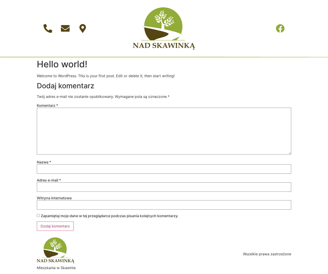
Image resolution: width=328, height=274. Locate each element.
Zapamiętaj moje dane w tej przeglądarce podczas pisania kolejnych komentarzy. (110, 216)
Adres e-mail (49, 180)
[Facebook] (280, 28)
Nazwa (44, 162)
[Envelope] (65, 28)
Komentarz (47, 105)
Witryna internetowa (54, 198)
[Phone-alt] (47, 28)
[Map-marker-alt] (82, 28)
